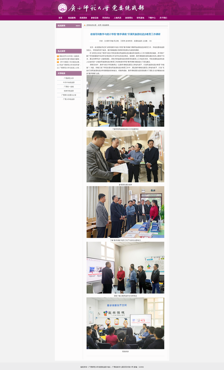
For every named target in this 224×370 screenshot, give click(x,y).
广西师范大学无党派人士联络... (70, 68)
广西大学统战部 (69, 99)
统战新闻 (105, 25)
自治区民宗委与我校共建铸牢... (70, 59)
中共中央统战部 (69, 82)
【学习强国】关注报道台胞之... (70, 62)
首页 (99, 25)
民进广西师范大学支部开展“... (70, 65)
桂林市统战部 (69, 91)
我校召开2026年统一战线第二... (70, 56)
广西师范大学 (69, 78)
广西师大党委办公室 (68, 95)
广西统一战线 (69, 87)
